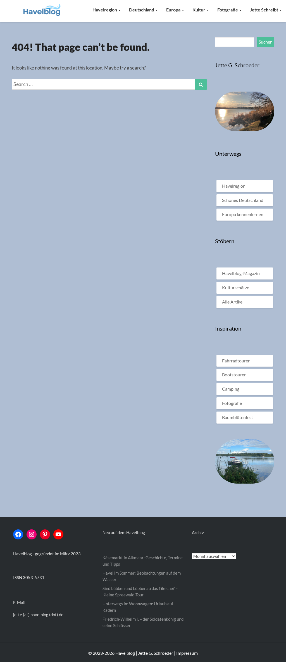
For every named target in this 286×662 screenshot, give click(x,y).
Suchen (266, 41)
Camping (230, 388)
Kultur (199, 9)
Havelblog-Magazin (241, 273)
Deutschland (142, 9)
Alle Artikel (233, 301)
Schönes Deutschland (242, 200)
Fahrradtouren (236, 360)
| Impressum (186, 653)
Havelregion (105, 9)
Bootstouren (234, 374)
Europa (173, 9)
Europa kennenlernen (242, 214)
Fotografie (228, 9)
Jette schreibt (264, 9)
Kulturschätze (235, 287)
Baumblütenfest (237, 417)
